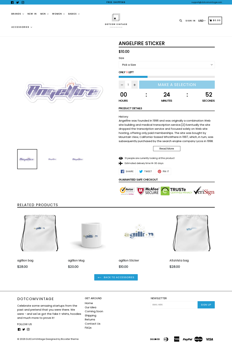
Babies (73, 13)
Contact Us (92, 323)
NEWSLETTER (159, 298)
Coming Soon (94, 311)
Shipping (90, 315)
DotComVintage (35, 299)
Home (89, 303)
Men (43, 13)
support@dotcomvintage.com (206, 2)
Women (57, 13)
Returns (90, 319)
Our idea (90, 307)
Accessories (20, 27)
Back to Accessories (118, 277)
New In (32, 13)
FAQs (88, 327)
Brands (16, 13)
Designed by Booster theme (62, 339)
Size (121, 58)
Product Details (130, 108)
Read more (167, 148)
